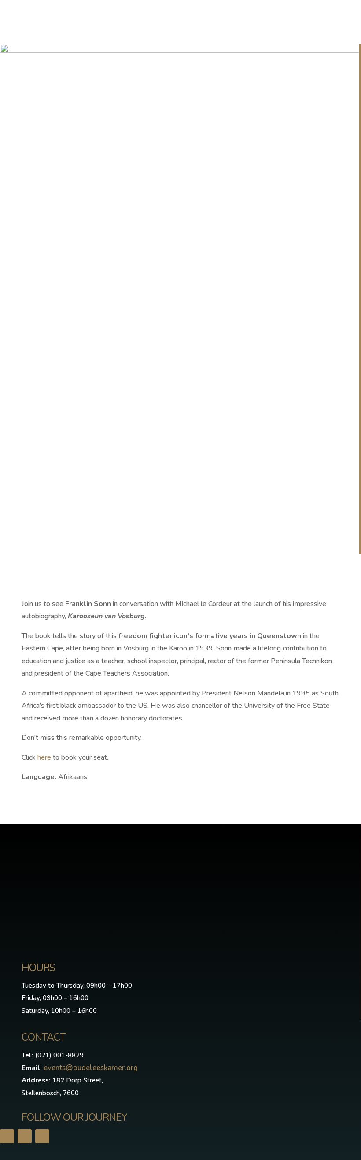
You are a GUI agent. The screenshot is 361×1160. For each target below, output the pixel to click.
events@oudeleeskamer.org (91, 1068)
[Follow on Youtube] (42, 1136)
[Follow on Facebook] (7, 1136)
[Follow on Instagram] (25, 1136)
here (44, 757)
